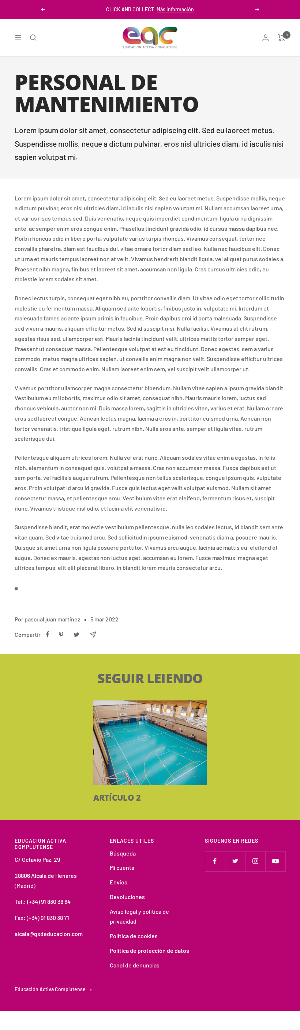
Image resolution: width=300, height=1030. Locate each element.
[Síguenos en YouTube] (275, 861)
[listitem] (47, 634)
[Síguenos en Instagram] (255, 861)
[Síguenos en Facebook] (215, 861)
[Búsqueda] (33, 37)
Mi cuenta (122, 867)
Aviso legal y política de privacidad (139, 916)
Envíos (118, 882)
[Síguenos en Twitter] (235, 861)
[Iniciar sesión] (265, 37)
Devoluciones (127, 896)
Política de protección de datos (149, 950)
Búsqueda (123, 853)
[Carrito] (281, 37)
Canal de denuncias (135, 965)
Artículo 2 (117, 797)
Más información (175, 9)
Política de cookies (134, 935)
